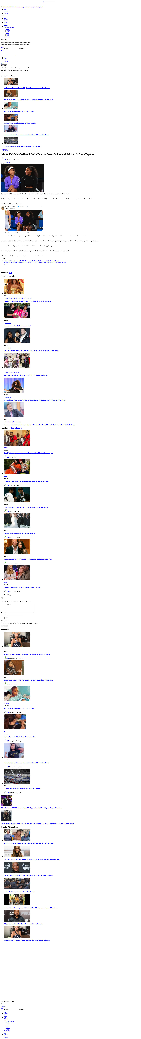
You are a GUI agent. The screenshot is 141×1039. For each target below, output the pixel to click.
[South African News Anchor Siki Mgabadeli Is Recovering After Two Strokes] (72, 82)
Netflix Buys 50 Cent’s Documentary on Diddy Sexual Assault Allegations (26, 507)
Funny (7, 35)
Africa (5, 21)
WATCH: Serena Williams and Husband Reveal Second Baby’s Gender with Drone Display (31, 350)
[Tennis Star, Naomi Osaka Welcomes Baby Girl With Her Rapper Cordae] (72, 360)
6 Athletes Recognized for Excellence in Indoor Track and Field (22, 146)
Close (2, 1008)
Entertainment (16, 298)
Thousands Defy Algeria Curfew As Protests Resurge (19, 891)
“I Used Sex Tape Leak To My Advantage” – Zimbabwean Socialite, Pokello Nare (28, 99)
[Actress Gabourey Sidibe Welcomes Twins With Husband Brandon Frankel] (72, 466)
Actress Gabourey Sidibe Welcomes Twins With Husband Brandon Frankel (26, 481)
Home (5, 18)
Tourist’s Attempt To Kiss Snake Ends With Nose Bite (20, 123)
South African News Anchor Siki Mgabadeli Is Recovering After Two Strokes (27, 88)
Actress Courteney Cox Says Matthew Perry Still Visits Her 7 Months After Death (28, 559)
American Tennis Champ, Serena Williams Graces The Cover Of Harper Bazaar (28, 301)
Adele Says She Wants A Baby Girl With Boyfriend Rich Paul (22, 587)
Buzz (7, 31)
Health (8, 34)
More (5, 26)
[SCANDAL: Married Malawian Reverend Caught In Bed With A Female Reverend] (72, 835)
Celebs (5, 22)
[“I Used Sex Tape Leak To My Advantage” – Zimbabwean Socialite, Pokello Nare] (72, 93)
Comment (3, 612)
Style (5, 23)
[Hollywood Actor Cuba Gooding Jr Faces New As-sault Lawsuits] (72, 916)
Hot (4, 12)
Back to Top (3, 1006)
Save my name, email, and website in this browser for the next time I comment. (20, 623)
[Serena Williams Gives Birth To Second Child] (72, 311)
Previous (3, 149)
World (7, 29)
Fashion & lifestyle (24, 298)
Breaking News (10, 27)
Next (6, 149)
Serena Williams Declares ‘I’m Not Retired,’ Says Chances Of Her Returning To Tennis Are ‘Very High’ (34, 400)
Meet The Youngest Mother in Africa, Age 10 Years (19, 111)
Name (2, 615)
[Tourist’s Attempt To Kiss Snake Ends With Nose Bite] (72, 117)
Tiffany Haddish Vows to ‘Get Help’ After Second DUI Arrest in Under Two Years (28, 875)
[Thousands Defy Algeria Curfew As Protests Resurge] (72, 884)
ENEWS (6, 19)
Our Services (7, 37)
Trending (6, 13)
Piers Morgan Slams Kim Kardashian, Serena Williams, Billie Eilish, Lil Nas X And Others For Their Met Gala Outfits (39, 424)
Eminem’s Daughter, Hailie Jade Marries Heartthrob (19, 533)
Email (2, 617)
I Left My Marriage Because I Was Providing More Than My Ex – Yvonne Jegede (28, 453)
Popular (5, 10)
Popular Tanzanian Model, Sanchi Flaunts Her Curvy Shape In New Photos (26, 134)
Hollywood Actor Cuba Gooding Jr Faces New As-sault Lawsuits (23, 924)
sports (30, 298)
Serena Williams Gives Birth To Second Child (17, 326)
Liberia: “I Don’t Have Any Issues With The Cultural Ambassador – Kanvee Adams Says (30, 908)
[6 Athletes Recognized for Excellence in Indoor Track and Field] (72, 140)
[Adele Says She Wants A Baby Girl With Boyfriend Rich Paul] (72, 572)
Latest (5, 9)
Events (8, 30)
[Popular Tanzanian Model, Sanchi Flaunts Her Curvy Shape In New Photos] (72, 129)
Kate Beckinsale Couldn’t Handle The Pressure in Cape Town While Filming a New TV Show (32, 859)
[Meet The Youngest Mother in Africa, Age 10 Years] (72, 105)
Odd (7, 33)
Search (21, 48)
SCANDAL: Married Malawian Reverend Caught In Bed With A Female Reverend (29, 843)
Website (2, 620)
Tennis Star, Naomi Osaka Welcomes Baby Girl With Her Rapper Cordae (26, 375)
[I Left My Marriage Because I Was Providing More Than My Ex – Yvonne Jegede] (72, 438)
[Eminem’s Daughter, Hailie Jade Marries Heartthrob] (72, 521)
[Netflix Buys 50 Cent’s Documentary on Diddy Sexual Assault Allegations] (72, 495)
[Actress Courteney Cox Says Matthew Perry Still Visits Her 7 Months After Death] (72, 546)
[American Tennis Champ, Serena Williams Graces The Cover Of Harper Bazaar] (72, 286)
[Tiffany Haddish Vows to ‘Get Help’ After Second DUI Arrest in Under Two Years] (72, 867)
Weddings (6, 25)
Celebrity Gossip (8, 298)
